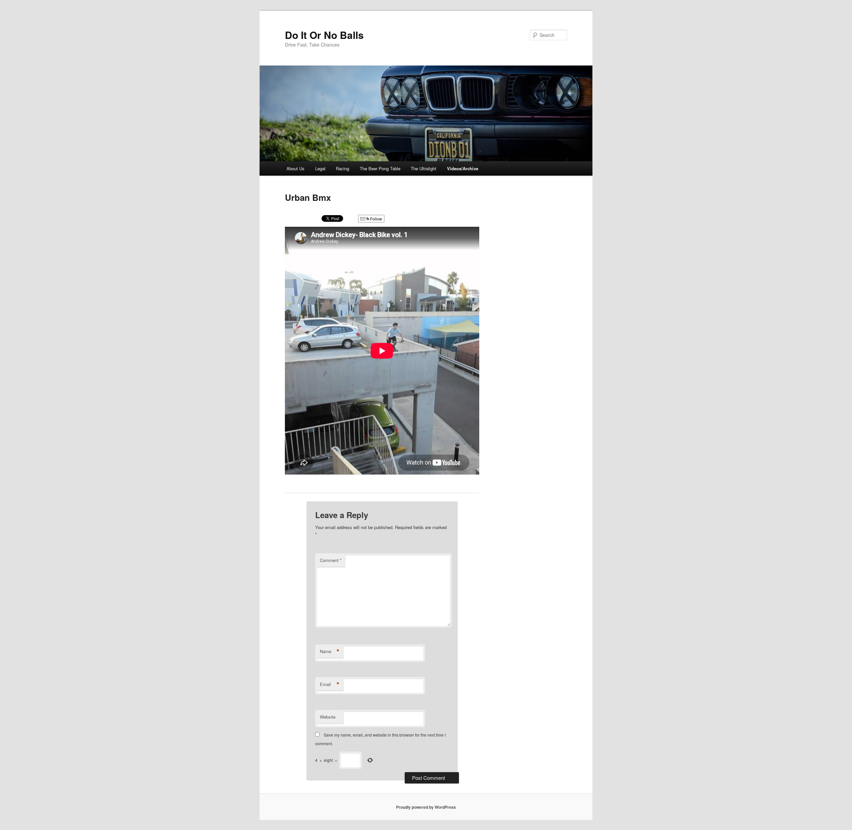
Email (329, 684)
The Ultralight (423, 168)
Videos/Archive (462, 168)
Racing (342, 168)
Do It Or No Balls (324, 35)
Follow (375, 218)
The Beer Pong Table (380, 168)
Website (327, 717)
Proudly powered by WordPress (426, 807)
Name (329, 651)
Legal (320, 168)
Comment (330, 560)
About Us (296, 168)
